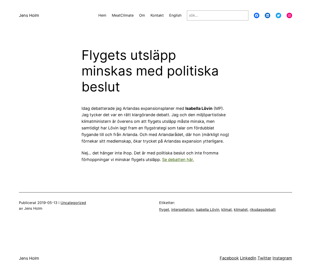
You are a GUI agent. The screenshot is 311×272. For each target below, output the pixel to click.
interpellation (182, 209)
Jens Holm (29, 15)
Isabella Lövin (207, 209)
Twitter (264, 258)
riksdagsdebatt (263, 209)
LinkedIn (248, 258)
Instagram (282, 258)
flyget (164, 209)
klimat (226, 209)
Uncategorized (73, 202)
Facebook (229, 258)
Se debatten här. (178, 159)
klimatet (241, 209)
